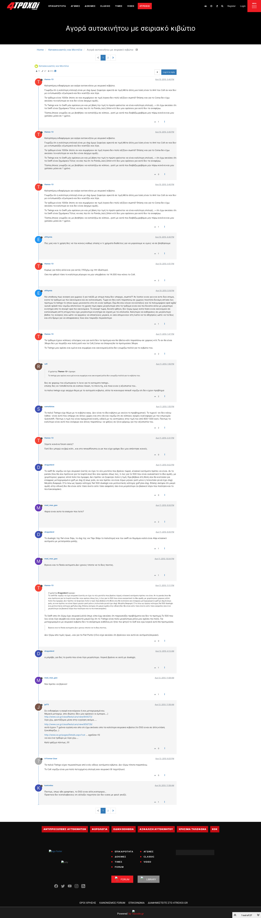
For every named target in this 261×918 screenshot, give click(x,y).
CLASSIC (149, 857)
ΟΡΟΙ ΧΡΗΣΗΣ (87, 902)
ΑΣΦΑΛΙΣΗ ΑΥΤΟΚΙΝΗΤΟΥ (156, 829)
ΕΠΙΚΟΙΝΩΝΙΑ (137, 902)
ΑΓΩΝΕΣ (149, 851)
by (124, 913)
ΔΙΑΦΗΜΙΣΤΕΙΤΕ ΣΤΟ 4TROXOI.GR (168, 902)
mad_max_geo (50, 505)
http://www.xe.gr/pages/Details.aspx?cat (64, 735)
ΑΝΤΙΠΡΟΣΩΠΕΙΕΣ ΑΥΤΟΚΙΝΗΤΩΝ (65, 829)
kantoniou (48, 785)
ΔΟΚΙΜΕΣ (120, 857)
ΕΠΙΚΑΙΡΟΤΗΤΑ (124, 851)
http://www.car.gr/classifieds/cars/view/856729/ (68, 724)
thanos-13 (48, 79)
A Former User (50, 758)
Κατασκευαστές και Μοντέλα (54, 66)
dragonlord (49, 465)
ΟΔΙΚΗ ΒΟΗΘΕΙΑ (123, 829)
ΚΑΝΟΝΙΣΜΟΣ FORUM (112, 902)
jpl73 (46, 704)
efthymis (48, 237)
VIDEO (147, 862)
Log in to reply (169, 72)
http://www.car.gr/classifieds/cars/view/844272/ (68, 716)
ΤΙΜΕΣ (118, 862)
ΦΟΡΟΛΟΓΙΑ (100, 829)
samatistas (49, 406)
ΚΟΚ (215, 829)
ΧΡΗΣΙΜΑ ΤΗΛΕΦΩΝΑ (192, 829)
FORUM (119, 867)
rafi (45, 364)
